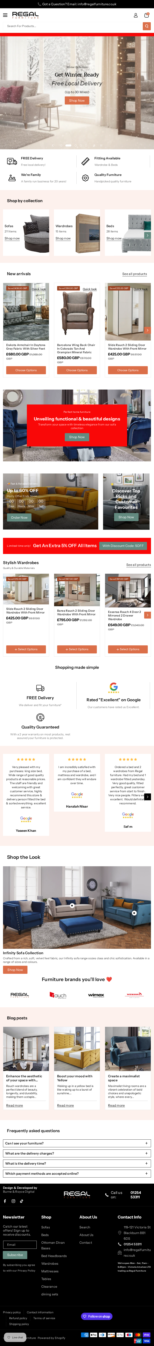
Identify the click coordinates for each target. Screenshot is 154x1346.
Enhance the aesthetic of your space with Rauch (24, 1078)
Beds (110, 226)
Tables (46, 1279)
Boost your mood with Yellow (74, 1078)
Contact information (40, 1312)
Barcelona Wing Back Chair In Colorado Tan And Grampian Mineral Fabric (76, 348)
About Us (86, 1235)
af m (129, 827)
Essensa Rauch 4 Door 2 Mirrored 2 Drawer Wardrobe (124, 615)
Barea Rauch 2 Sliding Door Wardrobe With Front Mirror (76, 612)
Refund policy (18, 1318)
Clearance (49, 1286)
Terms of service (44, 1318)
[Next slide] (94, 145)
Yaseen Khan (26, 831)
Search (84, 1227)
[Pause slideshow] (101, 145)
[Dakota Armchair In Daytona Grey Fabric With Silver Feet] (26, 312)
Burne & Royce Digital (18, 1191)
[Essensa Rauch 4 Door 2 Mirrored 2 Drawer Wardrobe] (128, 591)
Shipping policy (19, 1324)
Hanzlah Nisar (77, 806)
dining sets (49, 1294)
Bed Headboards (54, 1256)
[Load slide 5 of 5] (86, 145)
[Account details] (135, 15)
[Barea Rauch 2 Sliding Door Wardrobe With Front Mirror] (77, 590)
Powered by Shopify (52, 1338)
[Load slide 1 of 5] (61, 145)
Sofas (9, 226)
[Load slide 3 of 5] (75, 145)
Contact (85, 1242)
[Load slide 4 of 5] (80, 145)
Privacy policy (12, 1312)
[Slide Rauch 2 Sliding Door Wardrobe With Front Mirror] (128, 312)
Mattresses (50, 1271)
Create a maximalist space (124, 1078)
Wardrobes (64, 226)
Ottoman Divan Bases (53, 1245)
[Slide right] (147, 235)
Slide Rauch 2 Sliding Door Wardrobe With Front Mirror (127, 346)
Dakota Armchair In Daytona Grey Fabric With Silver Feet (25, 346)
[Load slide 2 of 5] (68, 145)
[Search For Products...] (147, 26)
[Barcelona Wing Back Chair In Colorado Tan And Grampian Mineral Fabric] (77, 312)
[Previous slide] (52, 145)
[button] (7, 15)
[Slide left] (6, 235)
